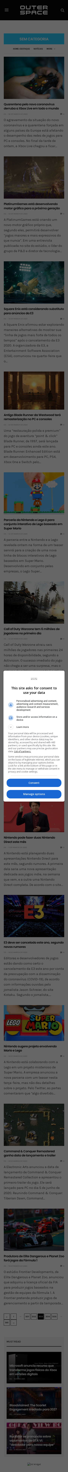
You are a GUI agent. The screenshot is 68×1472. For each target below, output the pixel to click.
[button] (34, 727)
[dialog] (34, 736)
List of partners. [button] (22, 751)
